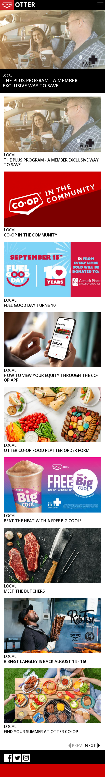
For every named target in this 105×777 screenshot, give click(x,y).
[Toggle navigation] (100, 5)
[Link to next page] (92, 745)
